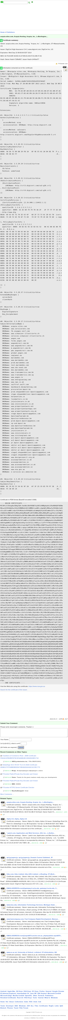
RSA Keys (28, 998)
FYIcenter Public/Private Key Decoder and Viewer (20, 774)
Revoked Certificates (8, 998)
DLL (32, 1006)
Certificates (43, 1006)
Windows (54, 998)
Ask (39, 1002)
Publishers (11, 32)
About (11, 1002)
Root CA (20, 998)
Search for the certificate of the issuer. (13, 690)
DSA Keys (27, 991)
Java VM (33, 993)
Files (36, 1006)
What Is (47, 998)
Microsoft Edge (6, 995)
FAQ (20, 1008)
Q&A (61, 1006)
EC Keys (35, 991)
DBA (16, 1006)
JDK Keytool (42, 993)
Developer (10, 1006)
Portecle (41, 995)
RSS (30, 1002)
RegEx (51, 1006)
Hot (7, 1002)
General (48, 991)
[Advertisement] (34, 17)
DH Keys (19, 991)
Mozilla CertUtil (18, 995)
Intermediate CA (23, 993)
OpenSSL (28, 995)
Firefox (42, 991)
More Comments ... (7, 794)
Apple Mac (11, 991)
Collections (19, 1002)
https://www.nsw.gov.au (37, 686)
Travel (16, 1008)
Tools (35, 998)
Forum (25, 1008)
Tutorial (41, 998)
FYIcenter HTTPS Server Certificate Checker (18, 787)
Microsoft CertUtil (54, 993)
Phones (10, 1008)
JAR (28, 1006)
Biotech (3, 1008)
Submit (21, 747)
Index (26, 1002)
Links (57, 1006)
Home (2, 32)
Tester (2, 1006)
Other (35, 995)
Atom (35, 1002)
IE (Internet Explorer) (8, 993)
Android (3, 991)
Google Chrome (58, 991)
